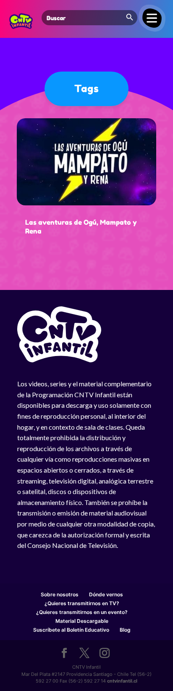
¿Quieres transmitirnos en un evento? (82, 612)
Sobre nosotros (60, 594)
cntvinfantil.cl (122, 681)
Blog (125, 630)
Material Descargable (81, 621)
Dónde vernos (106, 594)
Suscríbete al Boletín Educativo (71, 630)
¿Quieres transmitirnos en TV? (82, 603)
